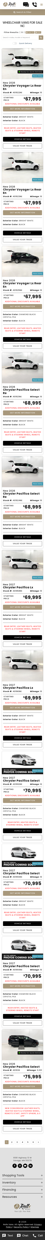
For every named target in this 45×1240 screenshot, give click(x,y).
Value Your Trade (22, 145)
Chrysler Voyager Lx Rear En (22, 87)
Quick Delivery (25, 43)
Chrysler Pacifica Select (21, 780)
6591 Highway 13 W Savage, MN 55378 (22, 1159)
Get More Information (22, 108)
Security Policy (21, 1227)
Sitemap (35, 1227)
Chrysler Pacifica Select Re (21, 391)
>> (38, 1142)
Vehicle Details (22, 139)
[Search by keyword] (41, 37)
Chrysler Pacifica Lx (18, 587)
